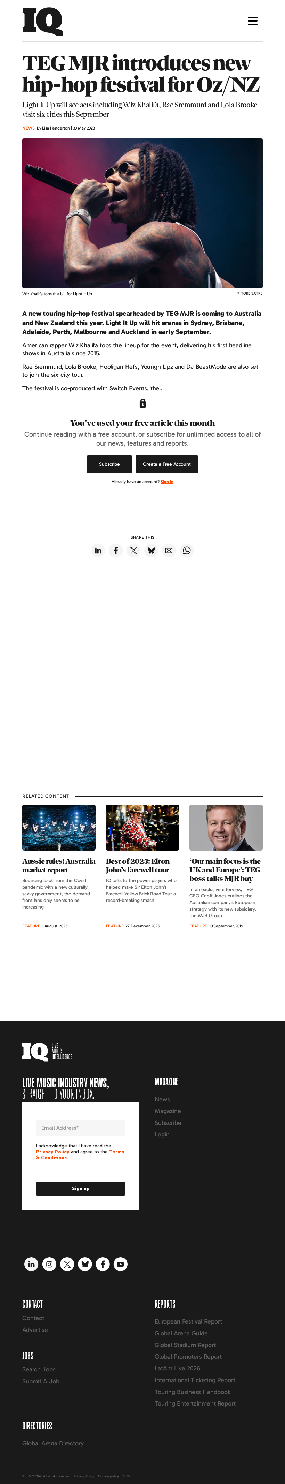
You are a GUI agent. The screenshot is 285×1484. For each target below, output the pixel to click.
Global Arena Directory (53, 1443)
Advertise (35, 1330)
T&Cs (126, 1476)
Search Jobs (39, 1369)
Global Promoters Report (188, 1356)
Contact (33, 1318)
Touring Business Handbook (192, 1392)
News (162, 1099)
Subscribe (109, 464)
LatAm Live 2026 (177, 1368)
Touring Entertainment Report (195, 1403)
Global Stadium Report (185, 1345)
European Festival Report (188, 1321)
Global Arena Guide (181, 1333)
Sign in (167, 481)
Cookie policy (108, 1476)
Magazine (168, 1111)
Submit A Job (40, 1381)
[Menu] (253, 20)
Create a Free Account (167, 464)
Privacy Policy (84, 1476)
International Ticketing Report (195, 1380)
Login (162, 1134)
